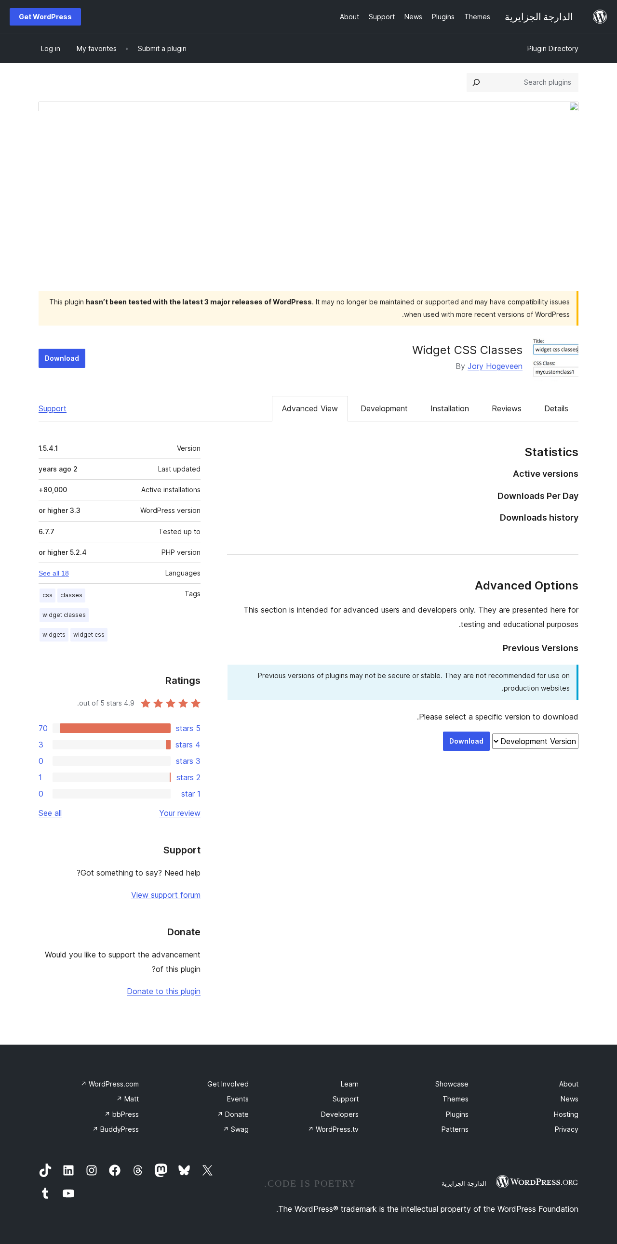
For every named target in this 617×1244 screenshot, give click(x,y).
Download (62, 358)
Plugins (457, 1114)
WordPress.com (109, 1084)
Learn (350, 1084)
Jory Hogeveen (495, 366)
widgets (54, 634)
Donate (233, 1114)
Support (53, 408)
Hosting (566, 1114)
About (568, 1084)
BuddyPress (115, 1129)
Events (238, 1099)
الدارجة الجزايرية (464, 1183)
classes (71, 595)
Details (556, 408)
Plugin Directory (552, 48)
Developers (340, 1114)
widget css (89, 634)
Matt (127, 1099)
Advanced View (310, 408)
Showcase (452, 1084)
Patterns (455, 1129)
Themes (456, 1099)
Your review (180, 813)
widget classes (64, 614)
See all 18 (54, 573)
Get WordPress (45, 17)
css (47, 595)
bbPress (121, 1114)
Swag (236, 1129)
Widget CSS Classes (467, 350)
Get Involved (228, 1084)
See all (50, 813)
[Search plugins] (476, 82)
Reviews (507, 408)
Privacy (566, 1129)
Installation (449, 408)
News (569, 1099)
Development (384, 408)
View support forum (166, 895)
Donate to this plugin (164, 991)
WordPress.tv (333, 1129)
